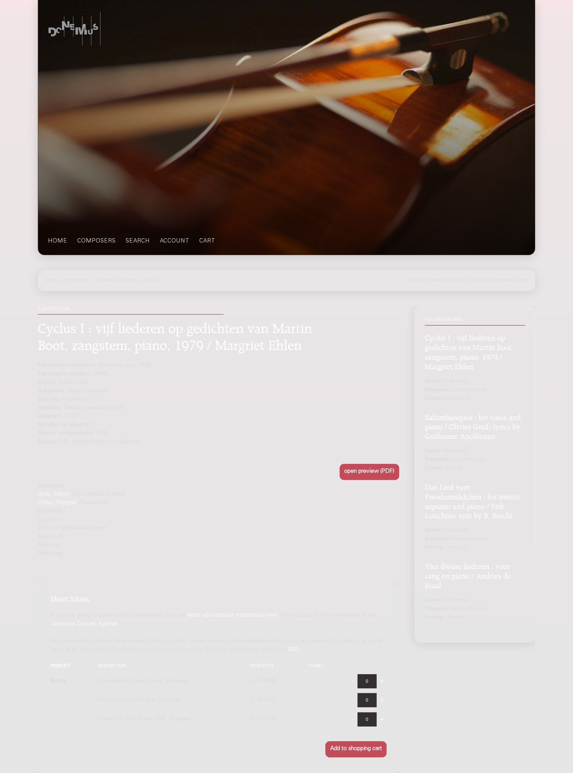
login (523, 280)
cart (207, 241)
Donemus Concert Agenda (83, 624)
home (57, 241)
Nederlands (501, 280)
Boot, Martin (54, 494)
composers (96, 241)
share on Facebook (429, 280)
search (138, 241)
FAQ (293, 650)
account (174, 241)
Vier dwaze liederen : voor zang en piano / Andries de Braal (468, 575)
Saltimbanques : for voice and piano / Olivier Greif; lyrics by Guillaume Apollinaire (473, 426)
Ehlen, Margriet (57, 503)
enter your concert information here (232, 615)
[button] (369, 472)
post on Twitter (470, 280)
